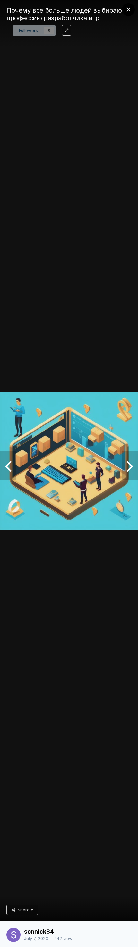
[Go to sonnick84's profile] (13, 935)
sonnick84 (39, 931)
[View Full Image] (66, 30)
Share (23, 909)
